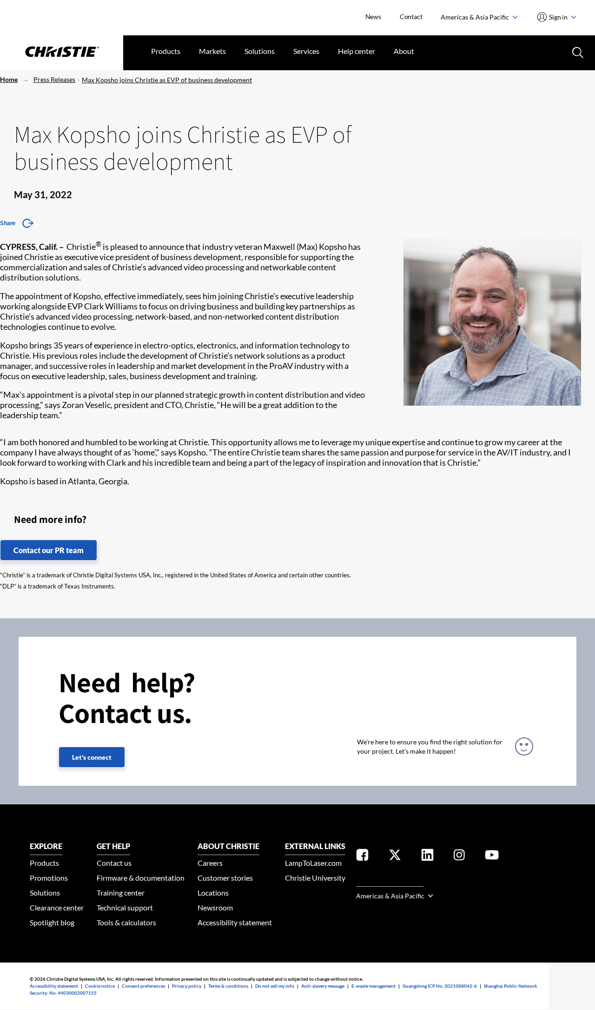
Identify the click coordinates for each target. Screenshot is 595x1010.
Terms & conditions (228, 986)
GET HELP (113, 846)
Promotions (49, 877)
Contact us (114, 862)
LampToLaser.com (313, 862)
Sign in (558, 17)
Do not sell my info (274, 986)
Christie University (315, 877)
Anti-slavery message (322, 986)
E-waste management (373, 986)
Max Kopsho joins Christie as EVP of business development (167, 80)
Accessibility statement (235, 922)
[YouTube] (492, 856)
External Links (315, 846)
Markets (212, 51)
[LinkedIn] (427, 856)
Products (165, 51)
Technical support (125, 907)
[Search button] (576, 51)
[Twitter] (395, 856)
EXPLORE (46, 846)
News (373, 16)
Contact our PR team (48, 550)
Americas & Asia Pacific (475, 17)
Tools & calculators (126, 922)
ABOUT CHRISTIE (228, 846)
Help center (356, 51)
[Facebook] (362, 856)
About (404, 51)
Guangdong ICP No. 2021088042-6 (440, 986)
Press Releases (54, 79)
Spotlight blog (52, 922)
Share (7, 223)
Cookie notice (100, 986)
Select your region (389, 881)
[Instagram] (459, 856)
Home (9, 79)
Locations (213, 892)
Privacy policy (186, 986)
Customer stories (225, 877)
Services (306, 51)
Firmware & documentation (141, 877)
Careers (210, 862)
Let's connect (92, 757)
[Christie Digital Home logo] (61, 52)
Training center (121, 892)
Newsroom (215, 907)
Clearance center (57, 907)
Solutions (260, 51)
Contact (411, 16)
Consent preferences (143, 986)
